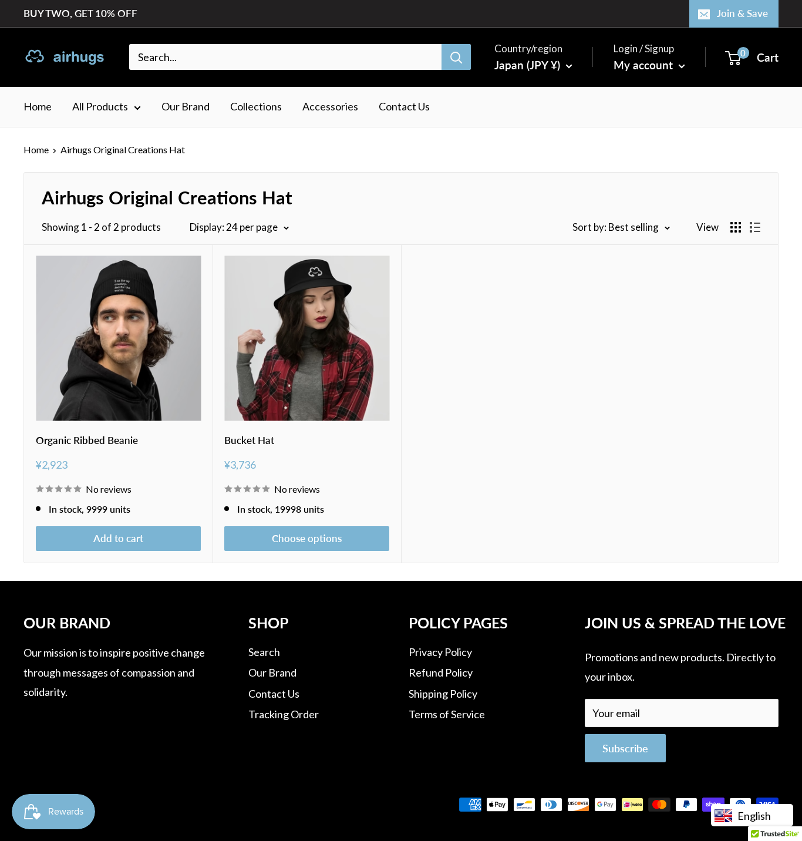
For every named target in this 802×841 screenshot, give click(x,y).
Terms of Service (447, 714)
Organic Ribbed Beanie (87, 440)
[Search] (456, 57)
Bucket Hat (249, 440)
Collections (256, 106)
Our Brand (185, 106)
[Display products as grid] (735, 227)
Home (37, 106)
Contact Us (404, 106)
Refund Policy (441, 672)
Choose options (307, 538)
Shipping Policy (443, 693)
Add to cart (118, 538)
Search (264, 651)
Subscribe (625, 748)
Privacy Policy (440, 651)
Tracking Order (283, 714)
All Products (100, 106)
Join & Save (742, 13)
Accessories (330, 106)
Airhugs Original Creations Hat (122, 149)
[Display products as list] (755, 227)
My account (645, 65)
